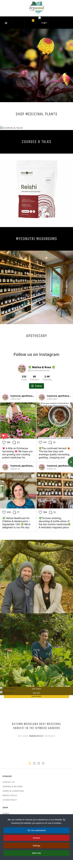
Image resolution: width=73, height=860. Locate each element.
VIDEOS (36, 650)
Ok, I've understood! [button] (37, 830)
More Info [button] (36, 852)
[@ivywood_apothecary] (22, 368)
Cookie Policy (10, 800)
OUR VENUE (36, 688)
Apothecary (36, 696)
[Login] (43, 22)
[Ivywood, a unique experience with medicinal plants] (36, 8)
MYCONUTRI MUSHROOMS (36, 238)
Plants (6, 813)
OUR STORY (36, 576)
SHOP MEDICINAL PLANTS (36, 113)
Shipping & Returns (13, 786)
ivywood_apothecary (22, 395)
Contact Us (9, 782)
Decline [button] (36, 837)
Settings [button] (36, 845)
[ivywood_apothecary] (5, 397)
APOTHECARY (36, 335)
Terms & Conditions (13, 791)
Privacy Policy (10, 795)
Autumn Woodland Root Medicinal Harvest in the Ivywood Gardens (36, 726)
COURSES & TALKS (36, 141)
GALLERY (36, 693)
